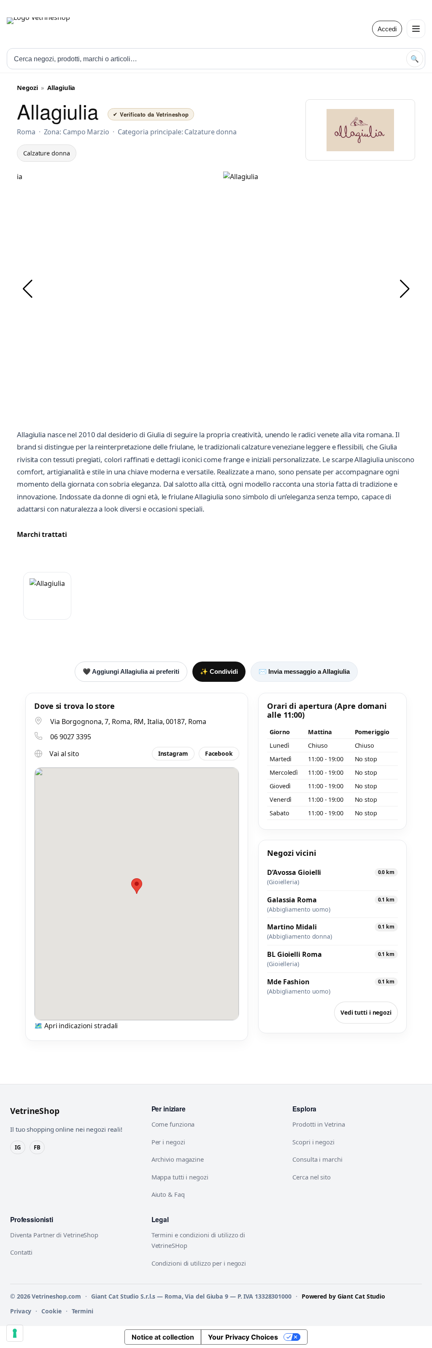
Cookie (51, 1311)
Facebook (219, 753)
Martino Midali (292, 927)
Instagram (173, 753)
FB (37, 1147)
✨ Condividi (219, 671)
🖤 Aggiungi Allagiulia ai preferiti (131, 671)
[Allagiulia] (47, 596)
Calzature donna (46, 153)
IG (18, 1147)
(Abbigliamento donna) (299, 936)
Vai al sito (64, 753)
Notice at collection (163, 1337)
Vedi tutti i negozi (366, 1012)
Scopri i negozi (313, 1142)
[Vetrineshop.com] (59, 28)
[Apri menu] (416, 28)
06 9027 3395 (70, 736)
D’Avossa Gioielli (294, 872)
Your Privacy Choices (243, 1337)
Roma (26, 131)
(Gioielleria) (283, 882)
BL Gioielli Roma (294, 954)
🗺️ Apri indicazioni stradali (76, 1025)
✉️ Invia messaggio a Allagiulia (304, 671)
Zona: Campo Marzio (76, 131)
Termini (82, 1311)
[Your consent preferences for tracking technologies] (15, 1333)
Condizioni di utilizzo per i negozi (198, 1263)
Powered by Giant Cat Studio (343, 1296)
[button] (27, 289)
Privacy (20, 1311)
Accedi (387, 29)
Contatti (21, 1252)
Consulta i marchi (317, 1159)
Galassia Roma (292, 900)
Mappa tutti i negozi (179, 1177)
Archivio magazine (177, 1159)
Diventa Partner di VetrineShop (54, 1235)
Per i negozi (168, 1142)
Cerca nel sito (311, 1177)
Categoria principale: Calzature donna (177, 131)
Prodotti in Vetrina (318, 1124)
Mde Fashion (288, 982)
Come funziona (173, 1124)
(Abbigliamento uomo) (298, 909)
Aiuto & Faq (168, 1194)
